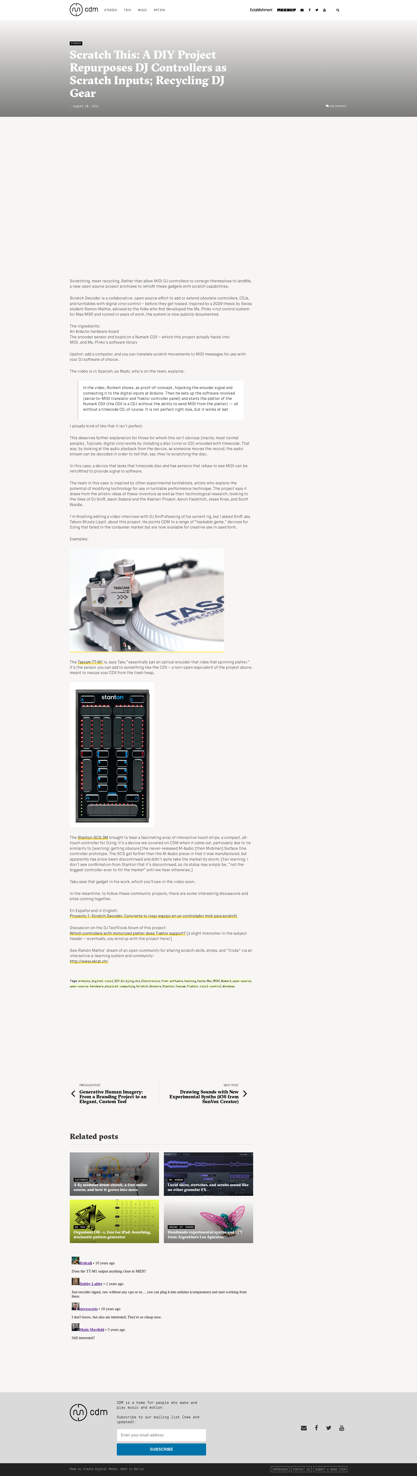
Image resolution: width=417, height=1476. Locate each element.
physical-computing (120, 986)
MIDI (216, 981)
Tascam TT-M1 (90, 662)
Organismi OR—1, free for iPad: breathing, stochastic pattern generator (112, 1234)
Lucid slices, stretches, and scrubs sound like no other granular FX (208, 1187)
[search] (337, 10)
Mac (209, 981)
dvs (137, 981)
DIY (117, 981)
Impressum (280, 1469)
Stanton (168, 986)
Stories (110, 10)
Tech (127, 10)
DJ (122, 981)
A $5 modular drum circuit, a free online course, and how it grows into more (110, 1187)
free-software (172, 981)
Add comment (338, 106)
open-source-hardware (87, 986)
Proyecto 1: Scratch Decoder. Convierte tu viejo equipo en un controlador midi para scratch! (153, 916)
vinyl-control (211, 986)
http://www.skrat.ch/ (89, 962)
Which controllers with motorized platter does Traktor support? (128, 934)
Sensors (155, 986)
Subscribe (161, 1449)
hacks (201, 981)
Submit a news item (330, 1469)
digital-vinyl (102, 981)
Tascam (180, 986)
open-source (242, 981)
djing (129, 981)
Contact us (301, 1469)
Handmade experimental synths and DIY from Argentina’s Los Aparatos (205, 1234)
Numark (226, 981)
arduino (84, 981)
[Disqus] (161, 1315)
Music (142, 10)
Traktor (193, 986)
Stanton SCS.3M (93, 838)
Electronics (150, 981)
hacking (190, 981)
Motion (159, 10)
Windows (229, 986)
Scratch (142, 986)
